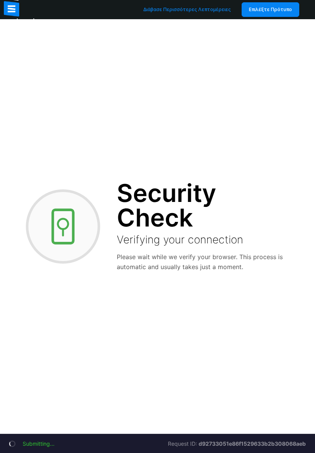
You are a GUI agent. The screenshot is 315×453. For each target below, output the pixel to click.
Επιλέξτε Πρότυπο (270, 9)
